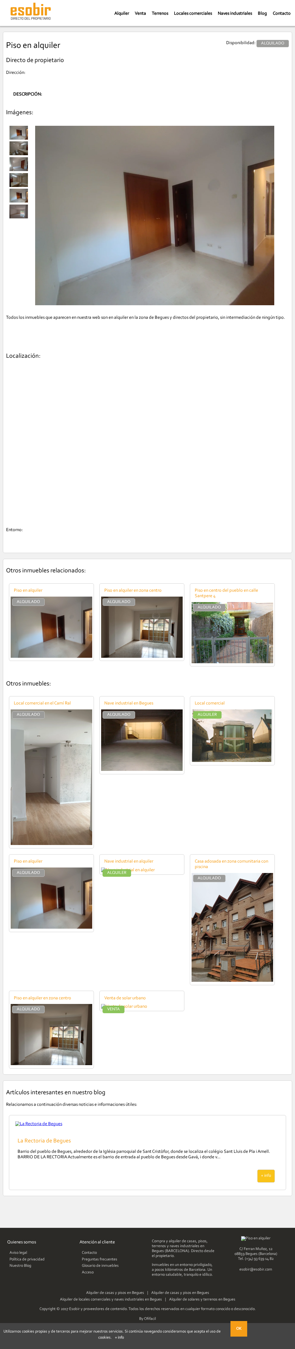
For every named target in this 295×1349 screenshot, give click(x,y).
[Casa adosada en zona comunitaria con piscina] (232, 980)
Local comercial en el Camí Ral (42, 703)
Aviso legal (18, 1253)
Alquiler (121, 13)
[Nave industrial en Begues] (142, 769)
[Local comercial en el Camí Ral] (51, 844)
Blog (262, 13)
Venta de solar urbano (125, 998)
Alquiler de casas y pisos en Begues (115, 1293)
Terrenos (160, 13)
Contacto (282, 13)
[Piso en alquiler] (51, 656)
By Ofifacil (147, 1319)
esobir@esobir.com (255, 1270)
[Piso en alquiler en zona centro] (142, 656)
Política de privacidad (27, 1260)
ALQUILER (207, 715)
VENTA (113, 1009)
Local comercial (210, 703)
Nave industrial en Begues (128, 703)
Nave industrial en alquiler (128, 861)
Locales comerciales (193, 13)
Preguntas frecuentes (99, 1260)
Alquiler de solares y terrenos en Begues (202, 1300)
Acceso (88, 1273)
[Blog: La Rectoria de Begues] (38, 1124)
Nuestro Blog (20, 1266)
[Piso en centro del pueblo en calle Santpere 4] (232, 662)
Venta (140, 13)
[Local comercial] (232, 760)
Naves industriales (235, 13)
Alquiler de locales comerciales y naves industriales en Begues (111, 1300)
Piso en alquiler (28, 590)
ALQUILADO (28, 602)
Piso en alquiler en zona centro (133, 590)
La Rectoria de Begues (44, 1141)
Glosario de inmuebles (100, 1266)
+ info (266, 1176)
